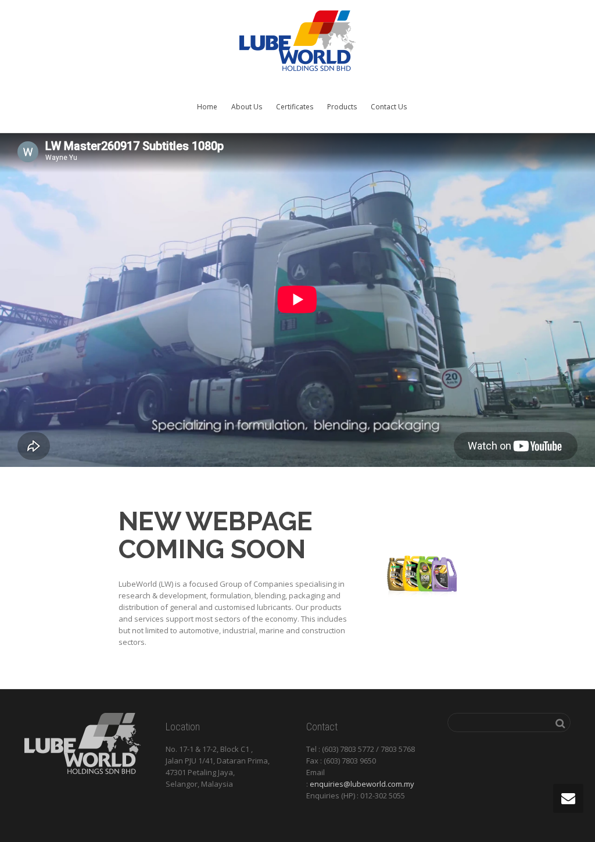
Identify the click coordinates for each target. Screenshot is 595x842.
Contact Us (389, 107)
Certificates (294, 107)
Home (207, 107)
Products (342, 107)
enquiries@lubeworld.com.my (362, 784)
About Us (246, 107)
